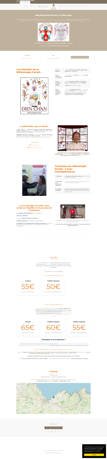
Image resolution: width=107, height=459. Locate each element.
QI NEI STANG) (67, 311)
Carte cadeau (74, 6)
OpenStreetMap (88, 413)
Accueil (26, 6)
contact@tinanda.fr (53, 58)
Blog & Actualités (85, 6)
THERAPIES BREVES (63, 6)
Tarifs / (50, 304)
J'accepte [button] (94, 454)
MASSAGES (33, 6)
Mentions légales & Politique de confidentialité (53, 450)
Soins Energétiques (42, 6)
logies (58, 304)
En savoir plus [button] (97, 451)
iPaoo (61, 452)
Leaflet (83, 413)
